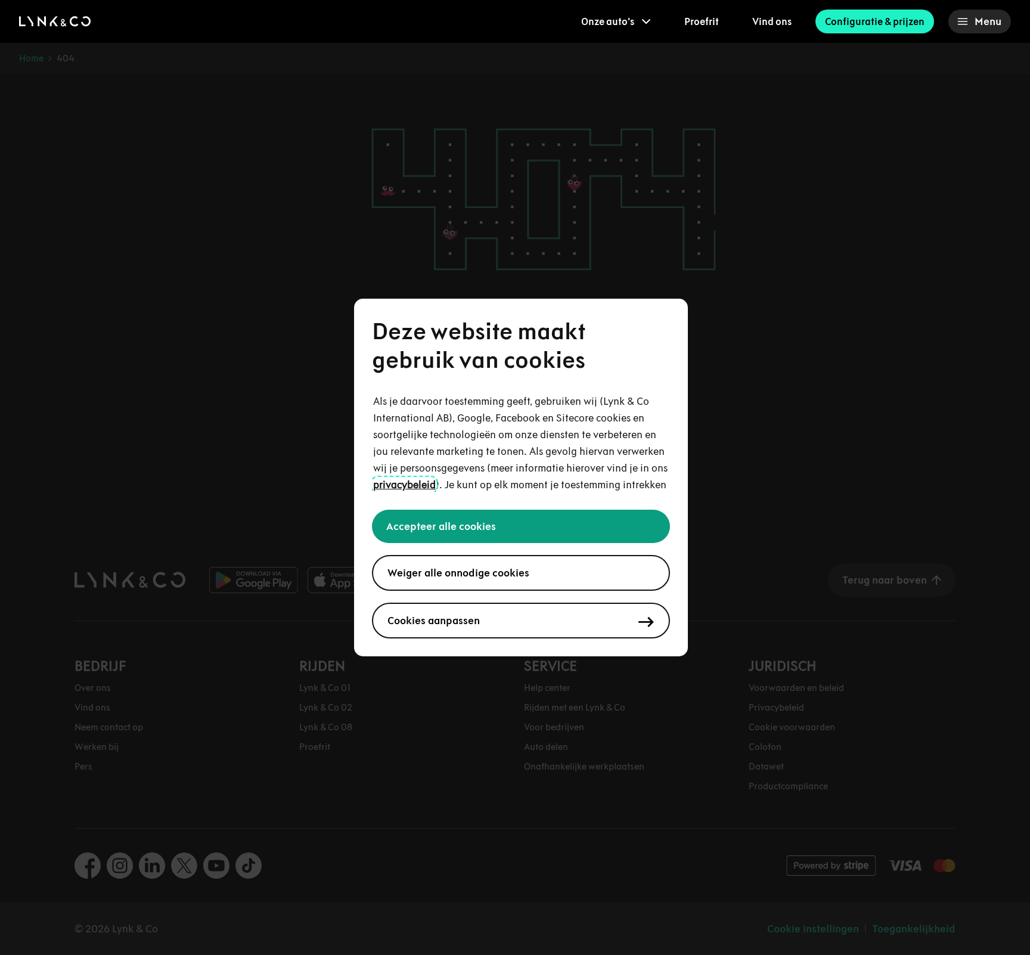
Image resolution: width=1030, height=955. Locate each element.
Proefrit (701, 21)
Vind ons (772, 21)
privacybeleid (404, 484)
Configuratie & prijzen (874, 21)
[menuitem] (616, 21)
